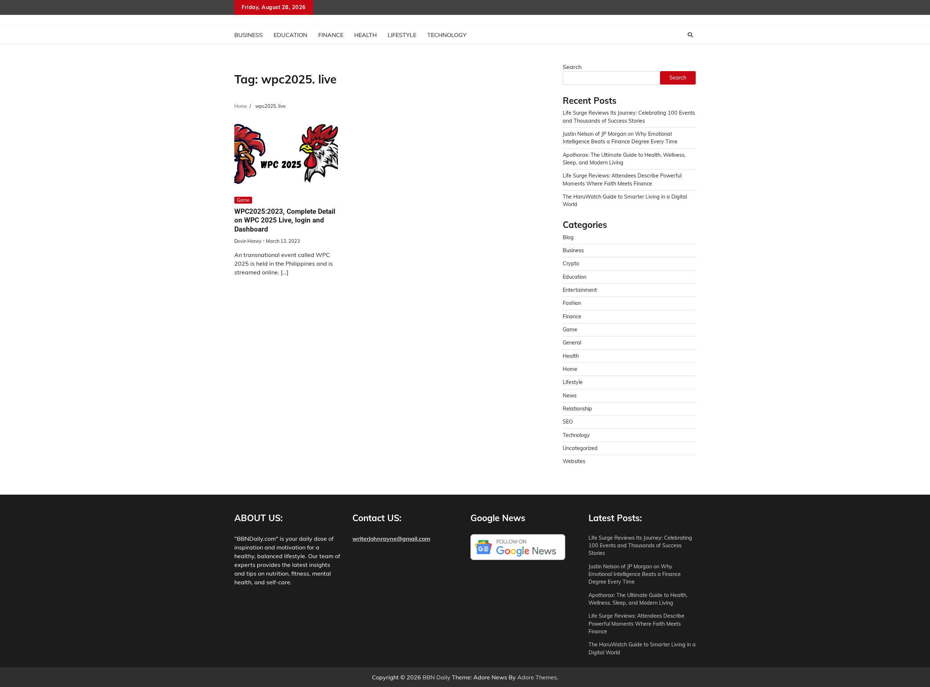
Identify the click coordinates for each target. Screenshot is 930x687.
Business (248, 34)
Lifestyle (402, 34)
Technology (446, 34)
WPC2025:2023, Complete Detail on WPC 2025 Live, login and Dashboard (284, 220)
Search (572, 66)
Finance (330, 34)
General (572, 342)
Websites (574, 461)
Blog (568, 237)
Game (243, 200)
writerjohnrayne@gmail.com (391, 538)
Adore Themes (537, 677)
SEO (568, 421)
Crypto (571, 263)
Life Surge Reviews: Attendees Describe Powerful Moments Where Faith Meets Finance (636, 624)
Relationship (577, 408)
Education (290, 34)
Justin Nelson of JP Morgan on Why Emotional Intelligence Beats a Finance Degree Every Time (635, 574)
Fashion (572, 303)
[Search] (690, 34)
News (570, 395)
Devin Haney (248, 241)
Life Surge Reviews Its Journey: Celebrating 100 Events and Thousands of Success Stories (640, 546)
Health (365, 34)
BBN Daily (436, 677)
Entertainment (580, 290)
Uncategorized (580, 448)
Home (570, 369)
